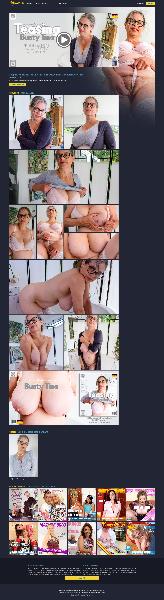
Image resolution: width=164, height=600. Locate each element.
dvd (55, 3)
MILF (53, 81)
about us (45, 3)
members (140, 3)
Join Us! (150, 3)
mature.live (63, 3)
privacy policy (101, 592)
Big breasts (33, 81)
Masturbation (46, 81)
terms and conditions (86, 592)
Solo (65, 81)
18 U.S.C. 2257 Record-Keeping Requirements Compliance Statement (82, 590)
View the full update (17, 84)
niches (37, 3)
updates (29, 3)
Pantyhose (59, 81)
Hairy (39, 81)
